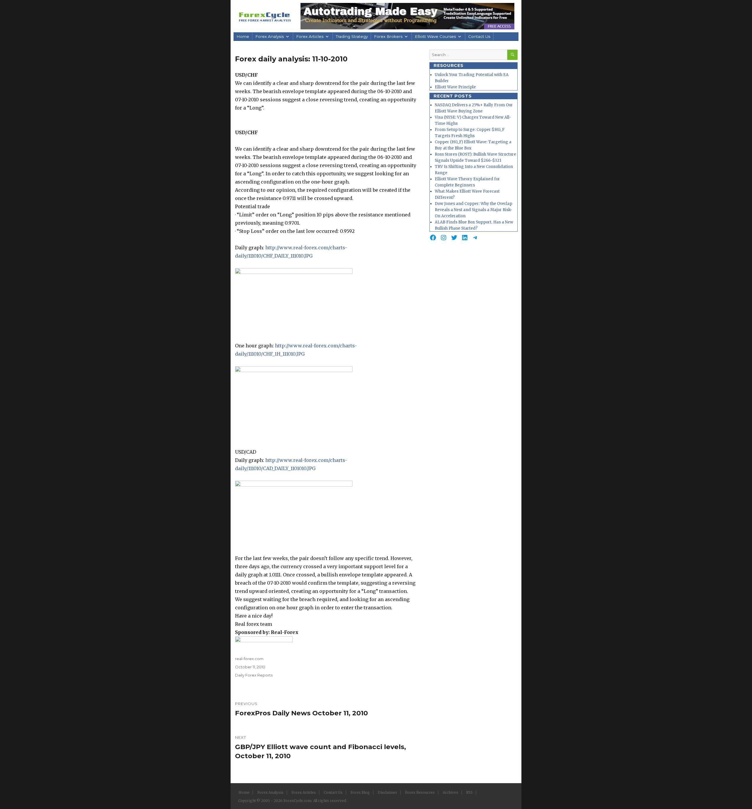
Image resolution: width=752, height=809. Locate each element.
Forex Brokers (388, 36)
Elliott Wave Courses (435, 36)
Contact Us (479, 36)
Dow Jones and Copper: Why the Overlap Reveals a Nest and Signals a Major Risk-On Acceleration (473, 209)
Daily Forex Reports (254, 675)
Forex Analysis (269, 36)
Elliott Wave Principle (455, 87)
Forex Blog (360, 792)
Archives (450, 792)
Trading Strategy (352, 36)
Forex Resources (420, 792)
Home (242, 36)
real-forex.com (249, 658)
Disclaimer (387, 792)
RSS (469, 792)
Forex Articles (309, 36)
